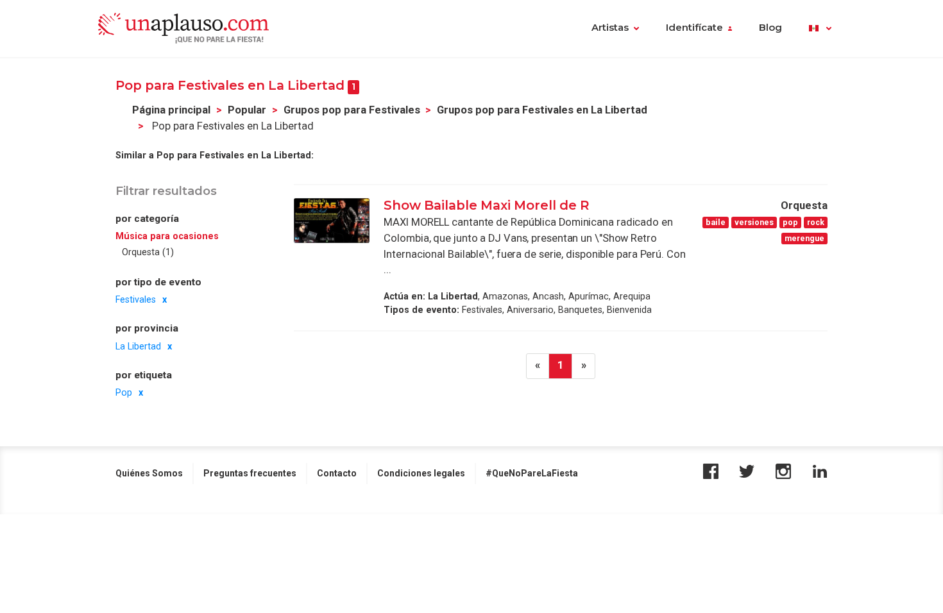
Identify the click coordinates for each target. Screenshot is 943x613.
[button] (820, 28)
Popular (247, 110)
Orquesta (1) (148, 252)
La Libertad (138, 346)
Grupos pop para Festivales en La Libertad (542, 110)
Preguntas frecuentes (249, 473)
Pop (123, 392)
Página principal (171, 110)
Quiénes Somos (149, 473)
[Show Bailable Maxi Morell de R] (332, 220)
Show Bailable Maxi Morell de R (487, 205)
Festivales (135, 299)
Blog (770, 27)
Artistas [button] (610, 27)
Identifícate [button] (694, 27)
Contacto (337, 473)
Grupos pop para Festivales (352, 110)
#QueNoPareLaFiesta (532, 473)
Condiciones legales (421, 473)
